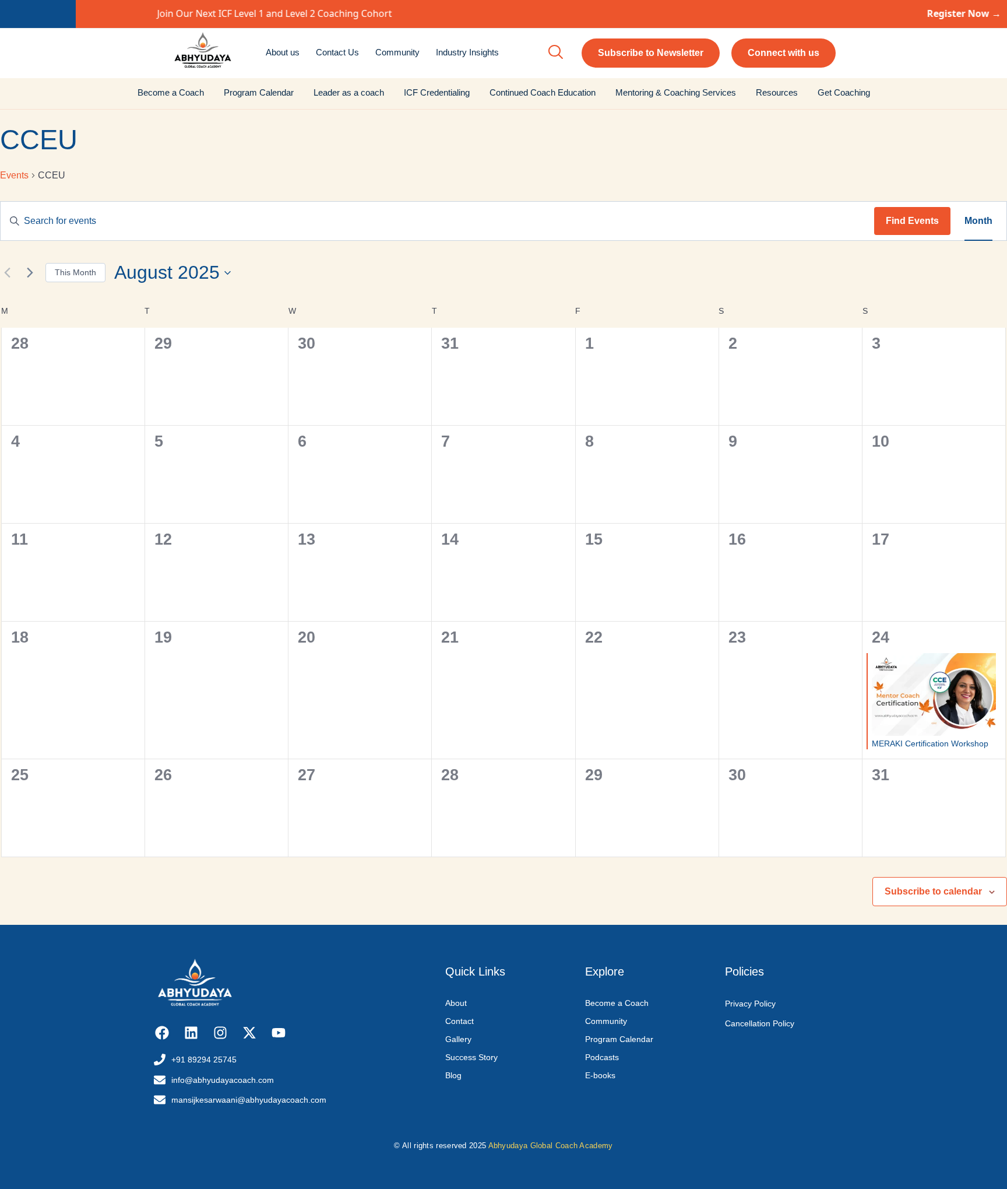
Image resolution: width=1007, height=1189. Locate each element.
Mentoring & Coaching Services (675, 92)
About (456, 1003)
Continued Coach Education (543, 92)
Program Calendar (259, 92)
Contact (459, 1021)
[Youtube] (278, 1032)
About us (283, 52)
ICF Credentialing (437, 92)
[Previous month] (7, 273)
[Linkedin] (191, 1032)
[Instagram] (220, 1032)
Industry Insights (467, 52)
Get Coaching (844, 92)
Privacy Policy (750, 1003)
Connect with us (783, 53)
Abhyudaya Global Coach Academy (550, 1145)
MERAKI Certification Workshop (930, 743)
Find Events (912, 221)
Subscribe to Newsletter (650, 53)
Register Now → (888, 13)
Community (397, 52)
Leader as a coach (349, 92)
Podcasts (602, 1057)
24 (880, 637)
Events (14, 175)
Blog (453, 1075)
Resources (777, 92)
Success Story (471, 1057)
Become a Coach (171, 92)
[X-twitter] (249, 1032)
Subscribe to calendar (933, 891)
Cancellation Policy (759, 1023)
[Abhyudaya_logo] (202, 51)
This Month (75, 272)
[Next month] (30, 273)
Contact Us (337, 52)
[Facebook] (162, 1032)
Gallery (458, 1039)
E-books (600, 1075)
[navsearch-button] (555, 53)
